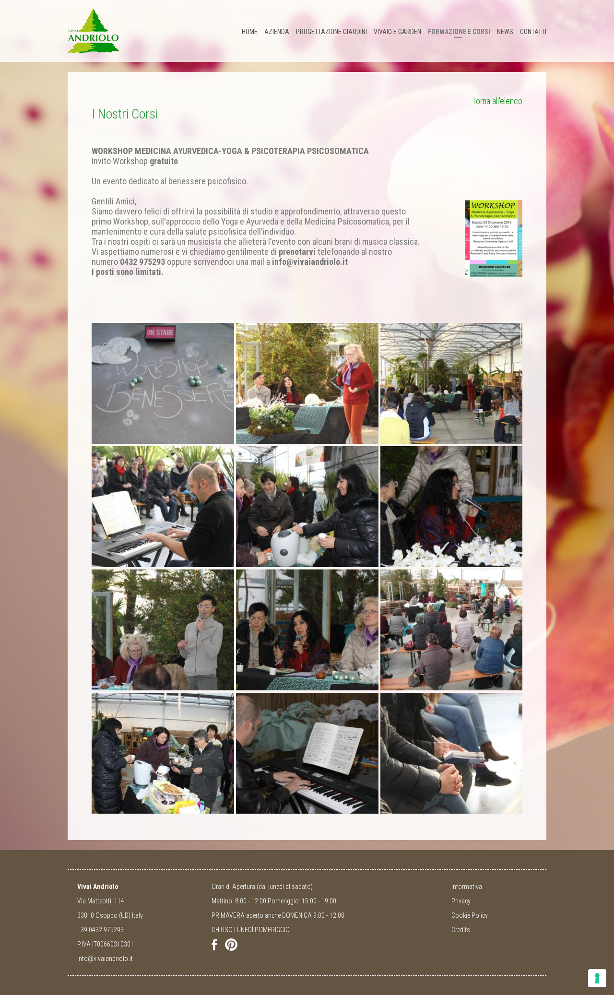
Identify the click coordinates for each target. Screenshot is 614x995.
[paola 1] (450, 507)
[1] (161, 384)
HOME (250, 32)
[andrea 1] (306, 754)
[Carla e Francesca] (306, 507)
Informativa (466, 886)
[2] (450, 384)
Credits (460, 930)
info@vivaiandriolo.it (105, 958)
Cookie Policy (469, 915)
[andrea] (161, 507)
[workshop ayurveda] (493, 238)
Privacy (461, 901)
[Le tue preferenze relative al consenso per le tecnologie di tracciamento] (597, 978)
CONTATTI (533, 32)
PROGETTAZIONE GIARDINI (331, 32)
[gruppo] (450, 631)
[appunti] (450, 754)
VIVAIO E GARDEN (397, 32)
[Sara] (161, 631)
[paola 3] (306, 631)
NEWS (505, 32)
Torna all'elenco (497, 101)
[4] (306, 384)
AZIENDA (276, 32)
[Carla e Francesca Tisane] (161, 754)
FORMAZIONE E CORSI (459, 32)
